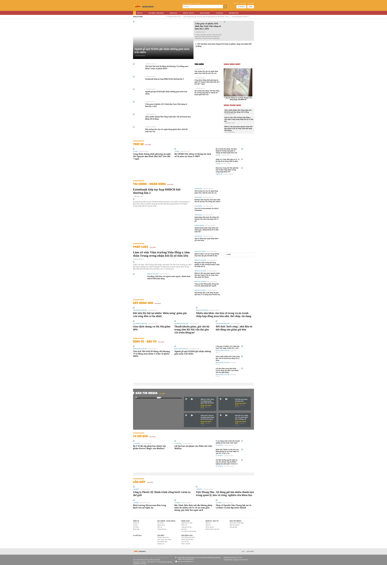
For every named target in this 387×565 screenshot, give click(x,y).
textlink (229, 254)
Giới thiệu (251, 3)
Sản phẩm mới (162, 541)
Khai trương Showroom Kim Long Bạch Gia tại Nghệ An (149, 506)
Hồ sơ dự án (210, 527)
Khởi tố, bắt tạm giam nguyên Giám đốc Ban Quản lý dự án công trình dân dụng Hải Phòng (238, 129)
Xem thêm (148, 144)
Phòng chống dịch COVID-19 (215, 17)
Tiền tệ (159, 527)
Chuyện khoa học (163, 537)
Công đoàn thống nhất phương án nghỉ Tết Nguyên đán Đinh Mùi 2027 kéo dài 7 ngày (207, 82)
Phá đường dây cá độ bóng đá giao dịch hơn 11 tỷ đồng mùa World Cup (207, 293)
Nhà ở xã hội (185, 544)
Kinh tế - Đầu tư (188, 13)
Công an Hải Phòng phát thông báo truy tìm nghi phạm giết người (207, 285)
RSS (243, 551)
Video (250, 6)
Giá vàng (243, 3)
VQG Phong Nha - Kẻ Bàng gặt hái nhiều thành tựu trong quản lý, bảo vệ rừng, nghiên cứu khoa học (225, 493)
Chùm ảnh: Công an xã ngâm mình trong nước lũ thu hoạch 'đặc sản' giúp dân (207, 417)
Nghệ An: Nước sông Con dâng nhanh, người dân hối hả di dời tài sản (207, 401)
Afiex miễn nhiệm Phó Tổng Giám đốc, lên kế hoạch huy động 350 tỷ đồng (238, 111)
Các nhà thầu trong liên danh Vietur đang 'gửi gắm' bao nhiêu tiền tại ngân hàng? (227, 370)
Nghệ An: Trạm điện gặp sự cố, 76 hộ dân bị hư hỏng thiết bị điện (227, 160)
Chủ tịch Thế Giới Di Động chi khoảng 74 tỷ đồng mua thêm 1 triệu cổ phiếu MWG (166, 67)
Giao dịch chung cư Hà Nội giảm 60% (151, 328)
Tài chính (160, 523)
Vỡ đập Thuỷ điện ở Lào (148, 17)
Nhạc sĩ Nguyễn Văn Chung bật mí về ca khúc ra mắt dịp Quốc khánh (233, 506)
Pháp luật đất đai (202, 310)
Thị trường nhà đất (140, 310)
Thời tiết (236, 3)
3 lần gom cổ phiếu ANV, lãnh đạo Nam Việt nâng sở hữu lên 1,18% (227, 347)
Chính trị (219, 174)
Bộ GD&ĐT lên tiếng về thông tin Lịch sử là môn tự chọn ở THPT (192, 155)
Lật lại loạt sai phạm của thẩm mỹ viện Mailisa (193, 447)
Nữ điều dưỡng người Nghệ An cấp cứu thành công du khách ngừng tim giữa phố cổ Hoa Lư (227, 462)
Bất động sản (233, 13)
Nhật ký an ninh (152, 274)
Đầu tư (208, 523)
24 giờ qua (241, 6)
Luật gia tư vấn (186, 527)
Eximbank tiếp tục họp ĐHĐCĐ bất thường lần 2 (164, 79)
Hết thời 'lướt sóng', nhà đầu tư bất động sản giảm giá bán (234, 328)
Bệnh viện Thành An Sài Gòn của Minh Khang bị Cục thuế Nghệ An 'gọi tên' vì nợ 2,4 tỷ (227, 451)
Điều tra (184, 525)
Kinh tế (208, 525)
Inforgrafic (233, 527)
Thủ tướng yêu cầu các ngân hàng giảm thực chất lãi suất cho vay (206, 72)
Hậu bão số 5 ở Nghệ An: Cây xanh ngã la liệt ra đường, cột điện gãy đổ (241, 417)
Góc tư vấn (185, 541)
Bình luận (136, 529)
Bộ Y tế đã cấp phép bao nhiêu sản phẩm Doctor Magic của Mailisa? (149, 447)
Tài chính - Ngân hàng (156, 13)
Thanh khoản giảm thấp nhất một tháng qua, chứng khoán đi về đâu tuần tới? (206, 230)
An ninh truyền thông (188, 531)
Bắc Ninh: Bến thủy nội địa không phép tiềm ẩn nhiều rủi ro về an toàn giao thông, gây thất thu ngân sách (193, 507)
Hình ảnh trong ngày (237, 523)
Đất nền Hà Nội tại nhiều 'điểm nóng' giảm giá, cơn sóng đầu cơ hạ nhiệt (160, 314)
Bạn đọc (184, 529)
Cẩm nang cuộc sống (164, 539)
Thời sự (139, 13)
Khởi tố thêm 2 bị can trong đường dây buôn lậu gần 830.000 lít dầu (207, 255)
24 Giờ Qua (219, 13)
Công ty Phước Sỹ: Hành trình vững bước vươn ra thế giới (162, 493)
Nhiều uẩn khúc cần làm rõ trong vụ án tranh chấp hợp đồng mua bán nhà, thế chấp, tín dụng (223, 314)
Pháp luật (173, 13)
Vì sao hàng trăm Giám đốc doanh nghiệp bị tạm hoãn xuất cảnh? (228, 442)
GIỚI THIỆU (250, 551)
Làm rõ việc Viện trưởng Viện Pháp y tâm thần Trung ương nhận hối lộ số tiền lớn (238, 120)
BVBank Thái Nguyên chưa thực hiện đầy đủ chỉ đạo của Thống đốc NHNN (207, 201)
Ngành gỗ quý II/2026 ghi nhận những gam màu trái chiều (192, 352)
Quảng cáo (160, 544)
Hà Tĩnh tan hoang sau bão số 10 (241, 400)
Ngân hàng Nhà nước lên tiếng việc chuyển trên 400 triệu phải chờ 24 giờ (207, 219)
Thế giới (136, 527)
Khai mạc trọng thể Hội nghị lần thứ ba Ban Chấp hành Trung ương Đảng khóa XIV (227, 170)
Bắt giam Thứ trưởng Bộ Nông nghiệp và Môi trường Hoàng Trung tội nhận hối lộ (207, 264)
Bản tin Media (205, 13)
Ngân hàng (198, 188)
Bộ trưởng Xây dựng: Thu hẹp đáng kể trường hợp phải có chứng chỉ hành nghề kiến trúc (207, 92)
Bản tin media (234, 525)
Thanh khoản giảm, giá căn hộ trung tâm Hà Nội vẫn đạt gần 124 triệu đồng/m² (191, 329)
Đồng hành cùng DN (140, 349)
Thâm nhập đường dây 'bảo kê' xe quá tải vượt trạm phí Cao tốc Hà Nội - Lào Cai (181, 17)
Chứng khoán (199, 225)
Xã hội (135, 151)
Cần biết (139, 482)
